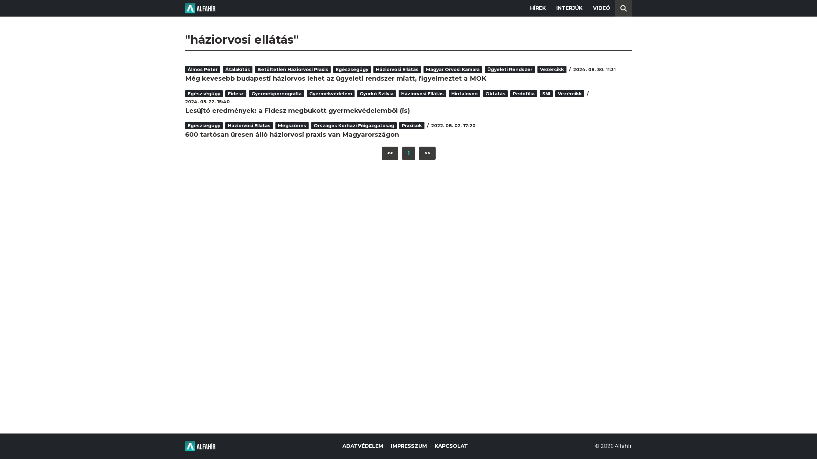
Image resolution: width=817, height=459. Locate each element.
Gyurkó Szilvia (377, 94)
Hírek (538, 8)
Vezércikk (552, 69)
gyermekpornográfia (276, 94)
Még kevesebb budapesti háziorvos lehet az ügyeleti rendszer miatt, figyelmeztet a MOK (335, 78)
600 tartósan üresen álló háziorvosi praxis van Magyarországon (292, 134)
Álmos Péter (203, 69)
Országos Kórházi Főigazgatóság (354, 125)
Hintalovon (464, 94)
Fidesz (236, 94)
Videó (601, 8)
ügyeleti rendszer (509, 69)
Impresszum (409, 446)
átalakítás (237, 69)
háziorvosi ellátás (397, 69)
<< (390, 153)
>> (427, 153)
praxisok (412, 125)
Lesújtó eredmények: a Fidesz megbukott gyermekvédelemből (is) (297, 110)
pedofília (524, 94)
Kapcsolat (451, 446)
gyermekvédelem (330, 94)
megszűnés (292, 125)
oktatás (495, 94)
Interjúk (569, 8)
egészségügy (352, 69)
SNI (546, 94)
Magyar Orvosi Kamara (453, 69)
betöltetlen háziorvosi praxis (293, 69)
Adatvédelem (362, 446)
